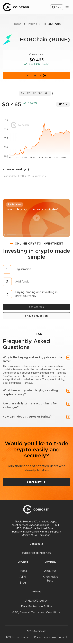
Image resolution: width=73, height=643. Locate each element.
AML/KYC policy (36, 600)
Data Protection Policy (36, 606)
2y (34, 93)
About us (50, 571)
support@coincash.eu (36, 552)
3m (22, 93)
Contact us (34, 75)
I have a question (36, 315)
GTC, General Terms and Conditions (36, 612)
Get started (36, 307)
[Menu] (67, 7)
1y (28, 93)
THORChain (52, 24)
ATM (23, 576)
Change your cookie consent (50, 637)
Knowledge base (50, 578)
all (46, 93)
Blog (23, 582)
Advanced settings (14, 169)
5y (40, 93)
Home (17, 24)
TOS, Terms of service (18, 637)
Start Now (34, 481)
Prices (32, 24)
